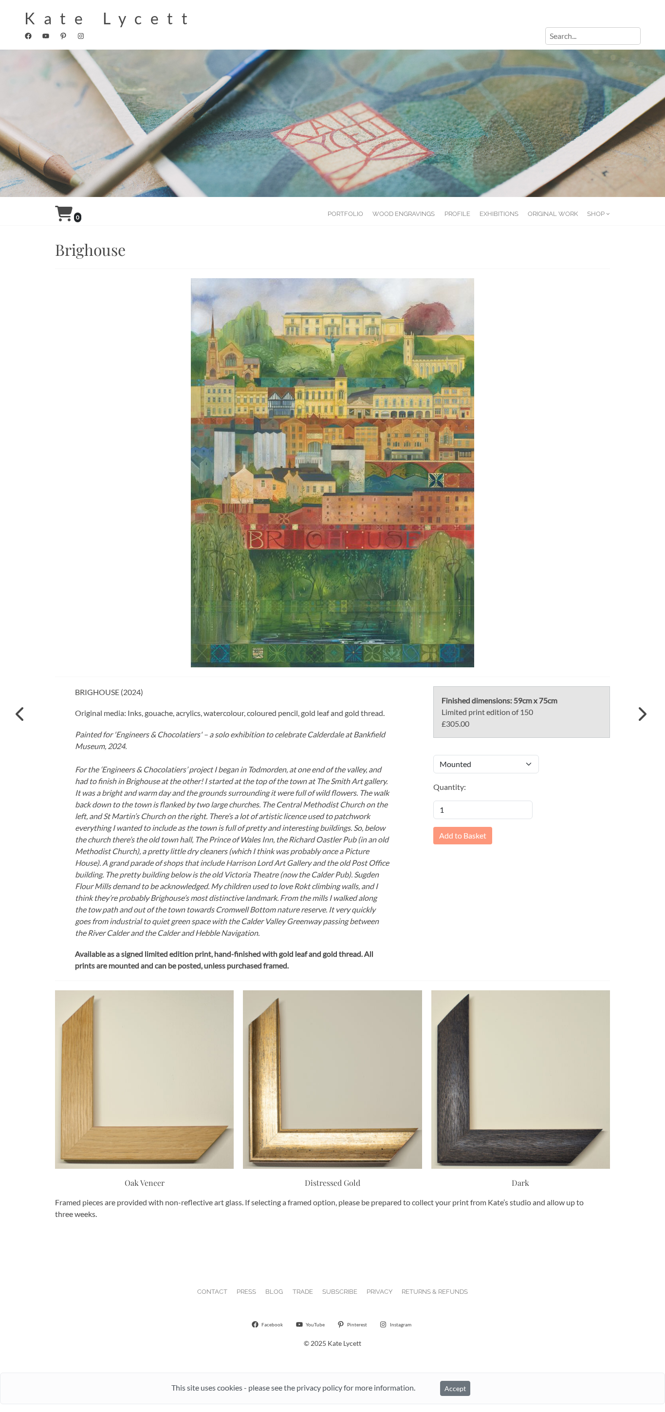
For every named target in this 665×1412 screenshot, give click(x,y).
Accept (455, 1388)
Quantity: (449, 786)
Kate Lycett (110, 18)
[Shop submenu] (608, 213)
